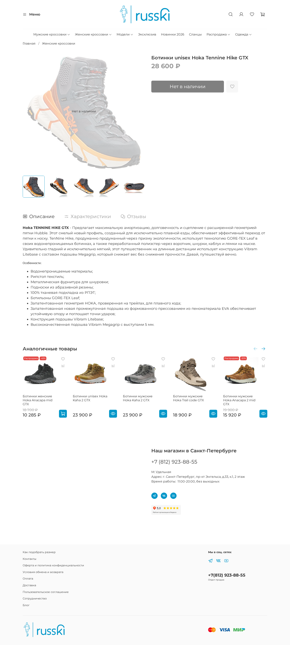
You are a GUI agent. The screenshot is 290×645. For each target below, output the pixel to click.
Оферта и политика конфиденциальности (53, 565)
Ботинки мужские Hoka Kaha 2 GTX (137, 398)
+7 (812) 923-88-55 (174, 462)
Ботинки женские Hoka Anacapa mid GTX (37, 400)
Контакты (29, 559)
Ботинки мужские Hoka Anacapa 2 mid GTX (239, 400)
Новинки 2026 (172, 34)
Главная (29, 43)
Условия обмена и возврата (43, 572)
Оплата (28, 578)
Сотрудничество (35, 598)
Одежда (241, 34)
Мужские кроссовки (49, 34)
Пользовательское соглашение (46, 592)
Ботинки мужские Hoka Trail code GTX (188, 398)
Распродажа (217, 34)
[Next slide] (138, 111)
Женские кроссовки (91, 34)
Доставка (29, 585)
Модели (123, 34)
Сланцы (195, 34)
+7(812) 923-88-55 (226, 575)
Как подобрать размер (39, 552)
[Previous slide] (29, 111)
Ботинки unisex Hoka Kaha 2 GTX (90, 398)
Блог (26, 605)
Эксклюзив (147, 34)
